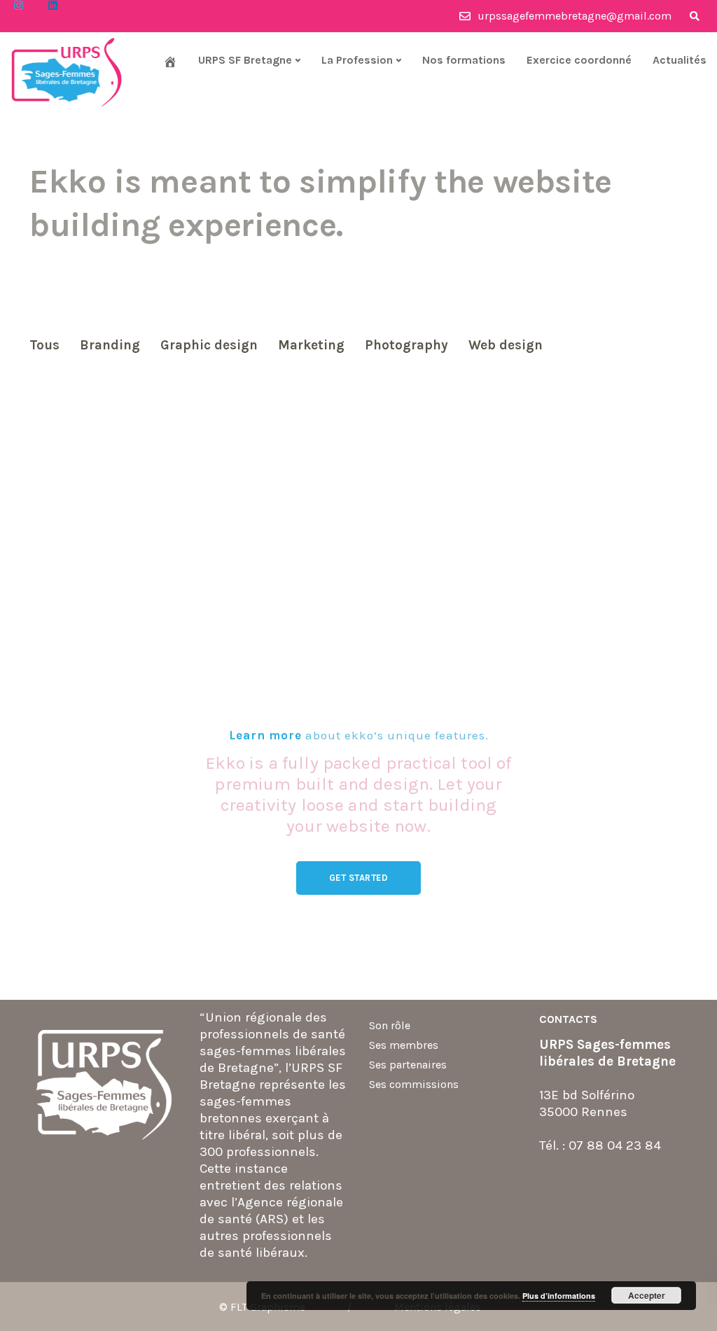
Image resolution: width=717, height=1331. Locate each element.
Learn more (265, 735)
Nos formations (464, 60)
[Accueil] (170, 61)
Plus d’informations (558, 1295)
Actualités (679, 60)
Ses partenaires (408, 1064)
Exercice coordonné (579, 60)
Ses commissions (414, 1084)
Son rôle (389, 1025)
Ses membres (403, 1045)
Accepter (646, 1295)
